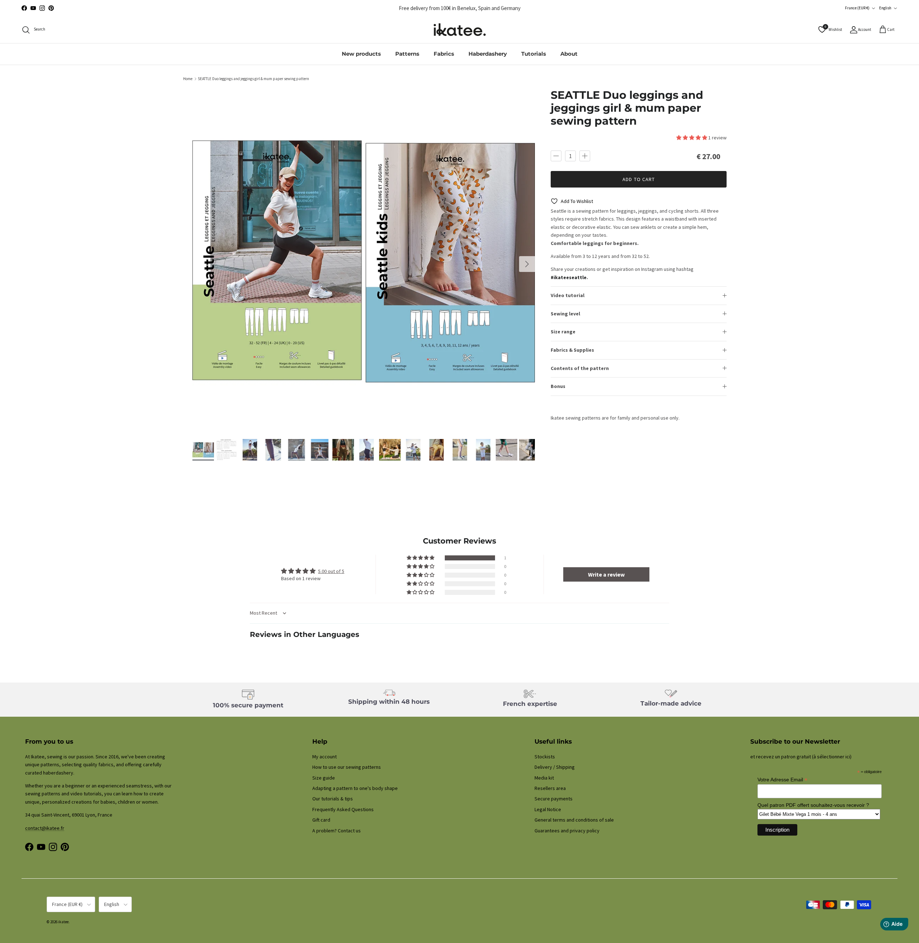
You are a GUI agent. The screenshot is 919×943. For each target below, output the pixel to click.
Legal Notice (548, 809)
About (569, 53)
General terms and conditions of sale (574, 820)
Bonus (558, 386)
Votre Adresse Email (782, 779)
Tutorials (533, 53)
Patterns (407, 53)
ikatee (63, 921)
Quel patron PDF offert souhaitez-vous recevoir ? (813, 805)
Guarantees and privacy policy (567, 830)
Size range (563, 331)
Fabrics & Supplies (572, 350)
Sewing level (565, 313)
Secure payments (554, 798)
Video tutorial (567, 295)
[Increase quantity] (584, 155)
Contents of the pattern (580, 368)
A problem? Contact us (336, 830)
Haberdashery (487, 53)
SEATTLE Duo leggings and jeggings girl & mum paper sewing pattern (253, 78)
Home (187, 78)
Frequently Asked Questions (343, 809)
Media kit (544, 778)
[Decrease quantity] (556, 155)
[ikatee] (460, 29)
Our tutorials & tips (332, 798)
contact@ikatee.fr (459, 8)
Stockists (545, 756)
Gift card (321, 820)
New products (361, 53)
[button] (692, 137)
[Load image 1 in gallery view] (363, 260)
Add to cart (638, 179)
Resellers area (550, 788)
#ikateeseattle (569, 277)
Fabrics (444, 53)
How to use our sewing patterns (346, 767)
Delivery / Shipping (555, 767)
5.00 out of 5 (331, 571)
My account (324, 756)
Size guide (323, 778)
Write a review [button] (606, 574)
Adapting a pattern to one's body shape (355, 788)
